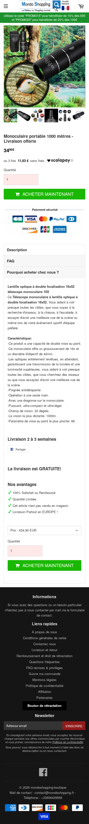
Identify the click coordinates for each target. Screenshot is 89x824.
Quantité (10, 169)
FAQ (10, 261)
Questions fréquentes (44, 661)
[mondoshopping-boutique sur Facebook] (43, 774)
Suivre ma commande (44, 673)
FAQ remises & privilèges (44, 667)
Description (17, 249)
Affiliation (44, 691)
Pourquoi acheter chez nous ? (33, 272)
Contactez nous (44, 643)
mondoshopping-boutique (48, 787)
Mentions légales (44, 679)
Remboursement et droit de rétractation (44, 655)
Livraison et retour (44, 649)
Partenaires (44, 697)
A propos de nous (44, 632)
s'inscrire (74, 726)
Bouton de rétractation (44, 705)
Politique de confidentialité (44, 685)
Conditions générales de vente (44, 637)
